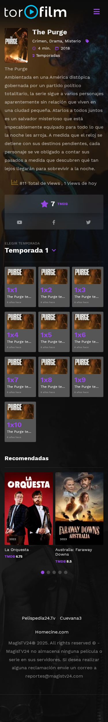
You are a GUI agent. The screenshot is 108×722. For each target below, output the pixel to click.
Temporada (26, 247)
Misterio (73, 41)
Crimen (39, 41)
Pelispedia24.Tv (38, 618)
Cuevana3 (71, 618)
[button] (42, 572)
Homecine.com (52, 632)
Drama (55, 41)
